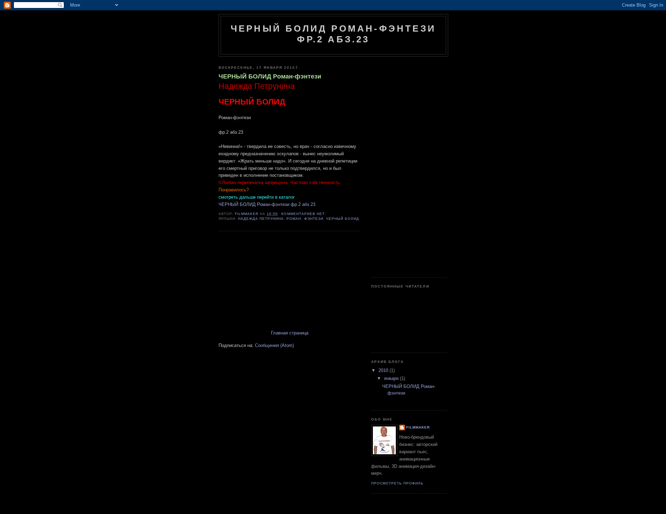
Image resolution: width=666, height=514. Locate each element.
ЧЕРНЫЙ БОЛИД (342, 219)
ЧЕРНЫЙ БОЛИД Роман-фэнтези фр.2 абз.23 (267, 204)
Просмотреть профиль (397, 483)
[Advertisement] (271, 281)
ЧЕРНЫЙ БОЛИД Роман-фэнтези (270, 76)
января (392, 378)
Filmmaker (418, 427)
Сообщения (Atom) (274, 345)
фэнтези (313, 219)
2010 (384, 370)
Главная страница (289, 332)
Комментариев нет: (304, 214)
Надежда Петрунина (261, 219)
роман (294, 219)
